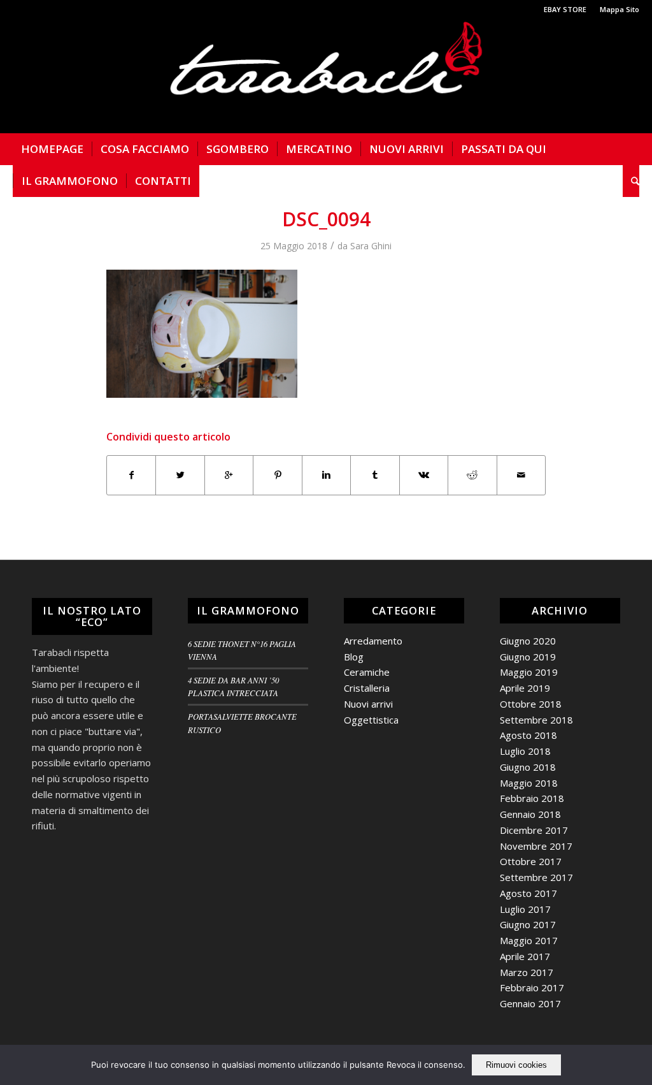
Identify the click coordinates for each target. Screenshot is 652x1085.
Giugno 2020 (528, 640)
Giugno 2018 (528, 767)
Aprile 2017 (525, 956)
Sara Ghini (371, 246)
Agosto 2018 (528, 735)
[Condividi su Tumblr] (375, 475)
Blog (354, 656)
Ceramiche (367, 672)
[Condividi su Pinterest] (277, 475)
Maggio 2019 (529, 672)
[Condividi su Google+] (229, 475)
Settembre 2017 (536, 877)
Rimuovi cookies (516, 1065)
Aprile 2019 (525, 687)
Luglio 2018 (525, 751)
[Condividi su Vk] (424, 475)
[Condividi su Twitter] (180, 475)
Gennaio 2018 (530, 814)
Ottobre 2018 (531, 703)
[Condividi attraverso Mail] (521, 475)
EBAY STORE (565, 9)
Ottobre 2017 (531, 861)
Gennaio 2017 (530, 1003)
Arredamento (373, 640)
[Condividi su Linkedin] (326, 475)
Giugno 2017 (528, 924)
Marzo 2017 (526, 972)
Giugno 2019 (528, 656)
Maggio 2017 (529, 940)
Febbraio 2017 (532, 987)
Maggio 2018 (529, 782)
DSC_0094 (326, 219)
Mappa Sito (619, 9)
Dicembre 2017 (534, 830)
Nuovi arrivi (368, 703)
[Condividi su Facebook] (131, 475)
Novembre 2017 (536, 846)
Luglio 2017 (525, 909)
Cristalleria (367, 687)
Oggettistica (371, 719)
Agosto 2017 (528, 893)
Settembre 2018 (536, 719)
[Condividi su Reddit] (472, 475)
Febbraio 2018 (532, 798)
